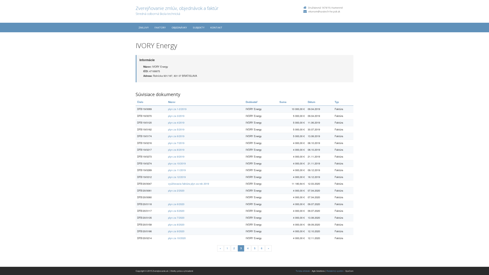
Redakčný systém (334, 270)
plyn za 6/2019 (176, 136)
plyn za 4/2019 (176, 122)
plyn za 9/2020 (176, 231)
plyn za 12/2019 (177, 177)
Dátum (311, 102)
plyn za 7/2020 (176, 217)
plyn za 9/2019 (176, 156)
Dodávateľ (251, 102)
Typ (337, 102)
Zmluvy (143, 27)
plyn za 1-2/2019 (177, 109)
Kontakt (216, 27)
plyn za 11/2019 (177, 170)
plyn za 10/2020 (177, 238)
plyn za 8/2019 (176, 149)
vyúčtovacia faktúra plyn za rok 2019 (188, 183)
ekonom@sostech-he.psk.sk (324, 11)
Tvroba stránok (303, 270)
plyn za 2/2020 (176, 190)
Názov (171, 102)
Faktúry (160, 27)
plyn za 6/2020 (176, 204)
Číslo (140, 102)
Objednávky (179, 27)
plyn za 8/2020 (176, 224)
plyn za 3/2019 (176, 116)
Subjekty (199, 27)
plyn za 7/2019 (176, 143)
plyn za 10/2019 (177, 163)
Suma (282, 102)
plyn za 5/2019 (176, 129)
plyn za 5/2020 (176, 211)
